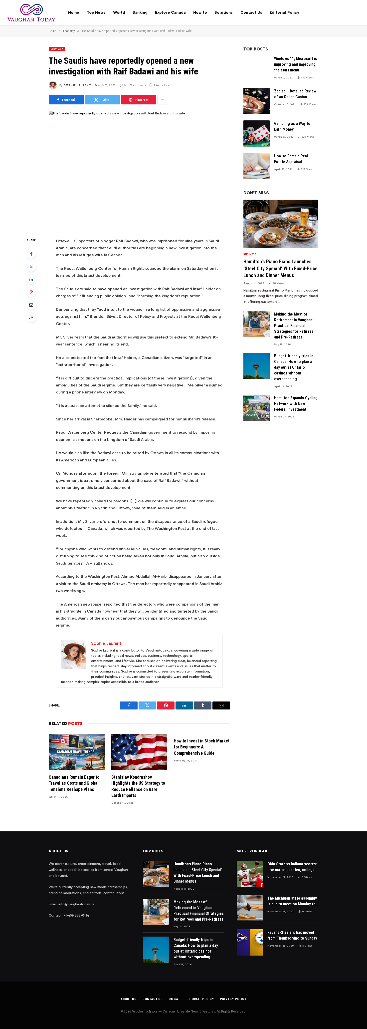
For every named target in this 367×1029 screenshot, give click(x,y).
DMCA (173, 999)
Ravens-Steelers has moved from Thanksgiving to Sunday (292, 935)
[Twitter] (31, 267)
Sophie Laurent (77, 85)
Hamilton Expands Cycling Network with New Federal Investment (296, 403)
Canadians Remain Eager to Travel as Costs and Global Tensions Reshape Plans (74, 783)
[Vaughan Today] (31, 12)
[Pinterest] (31, 292)
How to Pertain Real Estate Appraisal (291, 159)
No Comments (135, 85)
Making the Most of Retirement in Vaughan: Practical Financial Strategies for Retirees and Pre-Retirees (294, 326)
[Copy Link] (31, 318)
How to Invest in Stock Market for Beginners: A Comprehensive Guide (201, 747)
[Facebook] (31, 254)
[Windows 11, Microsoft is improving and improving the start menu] (256, 68)
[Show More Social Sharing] (162, 99)
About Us (128, 999)
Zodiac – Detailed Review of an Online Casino (295, 94)
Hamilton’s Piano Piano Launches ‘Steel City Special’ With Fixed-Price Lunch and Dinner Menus (280, 268)
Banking (140, 12)
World (119, 12)
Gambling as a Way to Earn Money (292, 126)
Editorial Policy (284, 12)
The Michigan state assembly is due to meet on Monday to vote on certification (292, 901)
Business (249, 254)
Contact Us (251, 12)
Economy (57, 49)
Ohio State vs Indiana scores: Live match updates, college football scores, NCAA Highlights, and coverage (292, 867)
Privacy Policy (233, 999)
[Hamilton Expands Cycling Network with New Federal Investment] (256, 408)
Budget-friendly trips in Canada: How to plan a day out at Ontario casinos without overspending (293, 367)
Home (73, 12)
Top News (96, 12)
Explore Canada (170, 12)
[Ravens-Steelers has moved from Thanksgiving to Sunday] (250, 942)
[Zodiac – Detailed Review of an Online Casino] (256, 101)
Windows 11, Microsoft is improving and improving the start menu (295, 64)
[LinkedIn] (31, 279)
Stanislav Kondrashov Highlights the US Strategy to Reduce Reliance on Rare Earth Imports (138, 786)
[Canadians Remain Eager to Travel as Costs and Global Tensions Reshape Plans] (77, 752)
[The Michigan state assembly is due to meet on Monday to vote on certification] (250, 908)
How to (200, 12)
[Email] (31, 305)
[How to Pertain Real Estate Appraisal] (256, 166)
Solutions (223, 12)
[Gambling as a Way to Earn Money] (256, 133)
